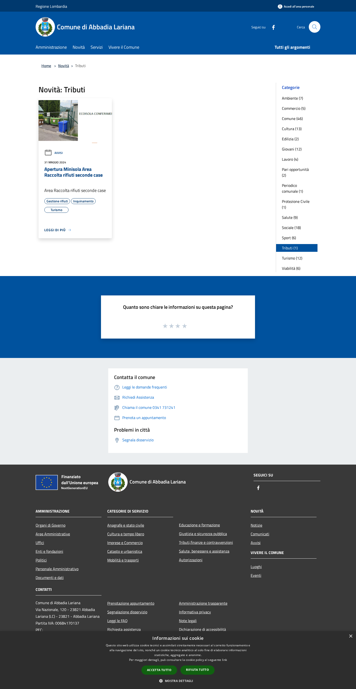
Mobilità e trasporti (123, 560)
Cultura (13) (292, 129)
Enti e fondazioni (49, 551)
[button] (178, 680)
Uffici (40, 543)
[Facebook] (271, 27)
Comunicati (260, 534)
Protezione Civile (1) (296, 204)
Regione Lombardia (51, 6)
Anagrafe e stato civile (125, 525)
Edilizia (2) (290, 139)
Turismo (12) (292, 258)
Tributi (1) (290, 248)
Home (46, 66)
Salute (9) (290, 217)
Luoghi (256, 567)
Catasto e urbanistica (124, 551)
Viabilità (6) (291, 268)
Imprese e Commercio (125, 543)
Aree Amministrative (53, 534)
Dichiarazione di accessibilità (202, 629)
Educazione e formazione (199, 525)
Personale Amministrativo (57, 569)
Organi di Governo (50, 525)
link (224, 660)
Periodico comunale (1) (292, 188)
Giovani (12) (292, 149)
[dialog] (178, 660)
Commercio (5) (293, 108)
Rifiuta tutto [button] (197, 670)
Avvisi (58, 152)
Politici (41, 560)
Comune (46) (292, 118)
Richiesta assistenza (124, 629)
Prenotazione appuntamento (130, 603)
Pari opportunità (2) (295, 172)
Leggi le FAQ (117, 621)
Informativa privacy (195, 612)
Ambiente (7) (292, 98)
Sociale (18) (291, 227)
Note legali (188, 621)
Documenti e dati (50, 577)
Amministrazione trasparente (203, 603)
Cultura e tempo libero (125, 534)
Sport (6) (289, 238)
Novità (63, 66)
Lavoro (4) (290, 159)
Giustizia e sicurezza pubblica (203, 534)
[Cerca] (314, 27)
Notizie (256, 525)
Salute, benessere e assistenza (204, 551)
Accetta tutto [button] (159, 670)
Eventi (256, 575)
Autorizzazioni (190, 560)
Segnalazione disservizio (127, 612)
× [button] (350, 636)
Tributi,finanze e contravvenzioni (206, 542)
